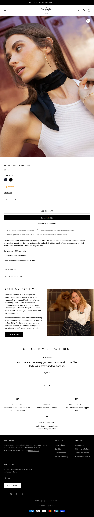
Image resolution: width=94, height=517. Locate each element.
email (20, 448)
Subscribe (12, 485)
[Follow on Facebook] (5, 494)
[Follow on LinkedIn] (23, 494)
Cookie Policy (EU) (82, 456)
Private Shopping (61, 456)
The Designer (60, 445)
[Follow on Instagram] (11, 494)
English (54, 501)
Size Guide (8, 193)
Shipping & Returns (82, 449)
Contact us (79, 445)
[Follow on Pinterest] (17, 494)
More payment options (47, 223)
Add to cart (47, 211)
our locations (33, 450)
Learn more (13, 335)
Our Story (58, 449)
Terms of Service (82, 453)
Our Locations (60, 453)
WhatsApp (29, 448)
